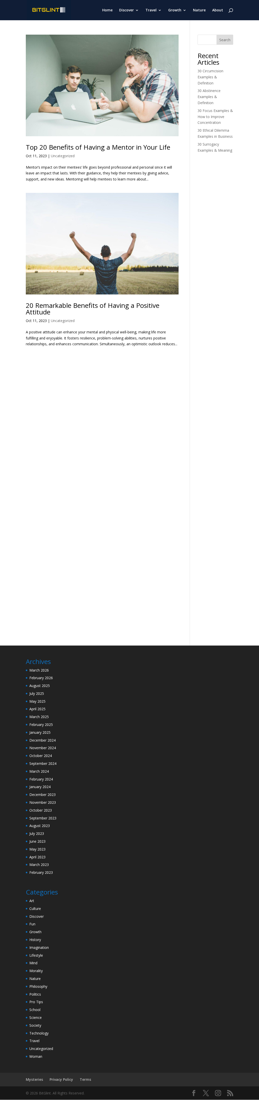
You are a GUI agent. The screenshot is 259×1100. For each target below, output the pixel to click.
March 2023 (39, 864)
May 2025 (37, 701)
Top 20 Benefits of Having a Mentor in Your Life (98, 147)
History (35, 939)
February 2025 (41, 724)
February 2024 (41, 779)
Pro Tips (36, 1001)
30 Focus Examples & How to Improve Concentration (215, 116)
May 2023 (37, 849)
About (217, 10)
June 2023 (37, 841)
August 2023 (39, 825)
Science (35, 1017)
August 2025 (39, 685)
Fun (32, 924)
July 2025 (36, 693)
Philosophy (38, 986)
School (34, 1009)
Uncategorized (63, 155)
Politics (35, 994)
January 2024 (40, 786)
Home (107, 10)
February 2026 (41, 677)
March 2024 (39, 771)
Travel (151, 10)
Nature (199, 10)
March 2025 (39, 716)
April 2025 (37, 708)
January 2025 (40, 732)
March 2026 (39, 670)
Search (224, 39)
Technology (39, 1033)
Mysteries (34, 1079)
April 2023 (37, 857)
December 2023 (42, 794)
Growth (174, 10)
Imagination (39, 947)
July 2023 (36, 833)
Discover (126, 10)
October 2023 (40, 810)
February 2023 (41, 872)
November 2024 (42, 747)
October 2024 (40, 755)
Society (35, 1025)
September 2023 (42, 818)
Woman (35, 1056)
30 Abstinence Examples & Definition (209, 96)
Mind (33, 962)
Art (31, 900)
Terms (85, 1079)
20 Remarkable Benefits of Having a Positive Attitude (92, 308)
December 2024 (42, 740)
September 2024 (42, 763)
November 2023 (42, 802)
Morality (36, 970)
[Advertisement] (215, 236)
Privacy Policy (61, 1079)
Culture (35, 908)
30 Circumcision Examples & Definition (210, 76)
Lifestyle (36, 955)
